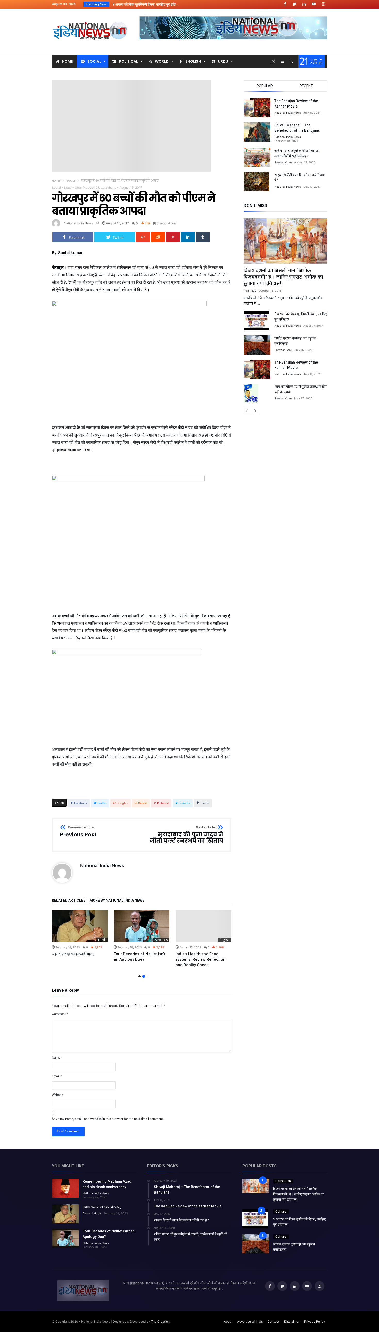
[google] (143, 237)
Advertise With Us (250, 1321)
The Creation (160, 1321)
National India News (78, 223)
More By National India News (117, 900)
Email (57, 1076)
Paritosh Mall (283, 350)
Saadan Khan (283, 162)
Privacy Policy (314, 1321)
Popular (265, 86)
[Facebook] (285, 4)
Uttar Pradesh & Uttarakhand (95, 188)
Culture (280, 1211)
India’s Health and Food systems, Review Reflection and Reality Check (200, 959)
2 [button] (143, 976)
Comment (60, 1014)
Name (57, 1057)
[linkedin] (188, 237)
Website (57, 1095)
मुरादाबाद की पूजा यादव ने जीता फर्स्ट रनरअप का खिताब (186, 835)
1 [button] (139, 976)
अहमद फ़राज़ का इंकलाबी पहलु (72, 954)
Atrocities (161, 940)
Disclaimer (291, 1321)
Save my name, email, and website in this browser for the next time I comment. (108, 1119)
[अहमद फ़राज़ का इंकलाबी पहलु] (80, 926)
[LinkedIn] (304, 4)
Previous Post (78, 832)
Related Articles (69, 900)
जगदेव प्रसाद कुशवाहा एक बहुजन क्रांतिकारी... (140, 4)
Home (56, 180)
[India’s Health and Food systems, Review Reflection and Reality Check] (203, 926)
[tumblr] (203, 237)
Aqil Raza (250, 290)
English (224, 940)
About (228, 1321)
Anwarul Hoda (92, 1213)
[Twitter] (294, 4)
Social (71, 180)
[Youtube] (313, 4)
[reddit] (158, 237)
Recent (306, 86)
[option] (80, 933)
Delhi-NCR (283, 1181)
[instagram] (323, 4)
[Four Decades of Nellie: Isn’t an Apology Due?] (141, 926)
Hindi (102, 940)
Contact (273, 1321)
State (68, 188)
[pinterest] (173, 237)
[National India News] (90, 16)
